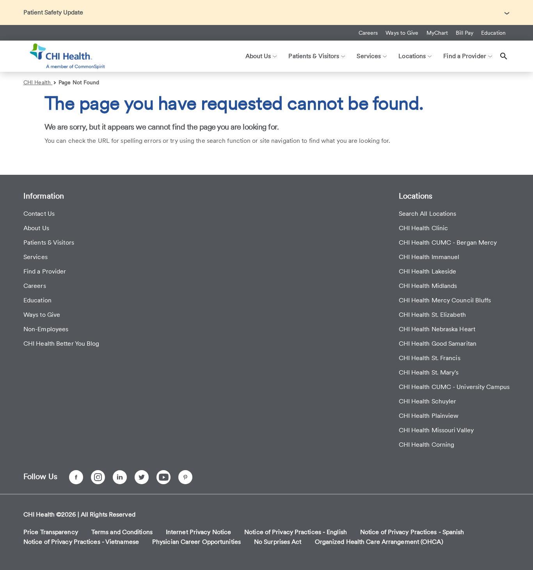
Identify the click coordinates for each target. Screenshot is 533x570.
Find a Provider (44, 271)
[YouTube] (163, 477)
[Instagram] (98, 477)
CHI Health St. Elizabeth (432, 314)
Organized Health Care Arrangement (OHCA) (379, 541)
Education (493, 33)
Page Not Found (79, 82)
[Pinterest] (185, 477)
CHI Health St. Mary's (429, 372)
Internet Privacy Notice (198, 532)
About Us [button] (258, 56)
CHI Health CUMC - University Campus (454, 387)
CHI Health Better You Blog (61, 343)
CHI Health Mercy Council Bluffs (445, 300)
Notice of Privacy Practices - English (295, 532)
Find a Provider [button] (464, 56)
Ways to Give (402, 33)
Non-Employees (45, 329)
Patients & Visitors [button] (313, 56)
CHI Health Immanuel (429, 257)
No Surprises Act (278, 541)
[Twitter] (142, 477)
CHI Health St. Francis (429, 358)
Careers (368, 33)
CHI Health (37, 82)
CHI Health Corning (427, 444)
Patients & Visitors (48, 242)
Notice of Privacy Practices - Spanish (412, 532)
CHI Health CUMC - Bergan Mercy (448, 242)
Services (35, 257)
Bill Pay (464, 33)
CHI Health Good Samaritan (438, 343)
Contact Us (39, 213)
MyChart (437, 33)
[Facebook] (76, 477)
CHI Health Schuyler (428, 401)
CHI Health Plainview (429, 415)
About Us (36, 228)
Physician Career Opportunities (196, 541)
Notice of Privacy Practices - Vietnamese (81, 541)
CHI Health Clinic (423, 228)
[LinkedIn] (120, 477)
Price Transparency (50, 532)
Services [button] (369, 56)
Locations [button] (412, 56)
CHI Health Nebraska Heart (437, 329)
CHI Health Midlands (428, 285)
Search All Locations (428, 213)
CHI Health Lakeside (428, 271)
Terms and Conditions (122, 532)
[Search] (504, 56)
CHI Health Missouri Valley (436, 430)
